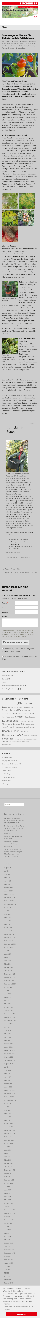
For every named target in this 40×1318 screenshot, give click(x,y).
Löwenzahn (25, 721)
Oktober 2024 (9, 941)
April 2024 (7, 961)
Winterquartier (26, 741)
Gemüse (15, 713)
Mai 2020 (7, 1113)
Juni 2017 (7, 1230)
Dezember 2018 (9, 1170)
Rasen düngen (10, 731)
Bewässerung (14, 704)
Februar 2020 (8, 1123)
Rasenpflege (8, 735)
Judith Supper (22, 48)
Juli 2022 (7, 1027)
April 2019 (7, 1157)
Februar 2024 (8, 967)
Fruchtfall (27, 710)
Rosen (19, 734)
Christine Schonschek (9, 767)
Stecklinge (16, 739)
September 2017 (9, 1220)
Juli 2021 (7, 1067)
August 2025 (8, 907)
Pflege (26, 727)
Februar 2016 (8, 1283)
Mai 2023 (7, 997)
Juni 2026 (7, 874)
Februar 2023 (8, 1007)
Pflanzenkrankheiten (17, 46)
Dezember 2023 (9, 974)
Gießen (31, 714)
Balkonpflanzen (6, 704)
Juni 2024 (7, 954)
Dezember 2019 (9, 1130)
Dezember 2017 (9, 1210)
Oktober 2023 (9, 981)
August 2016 (8, 1263)
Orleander (10, 727)
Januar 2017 (8, 1246)
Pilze (26, 46)
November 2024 (9, 937)
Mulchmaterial (7, 724)
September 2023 (10, 984)
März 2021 (7, 1080)
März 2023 (7, 1004)
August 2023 (8, 987)
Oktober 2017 (8, 1216)
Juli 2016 (7, 1266)
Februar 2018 (8, 1203)
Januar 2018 (8, 1207)
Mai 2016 (7, 1273)
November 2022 (9, 1017)
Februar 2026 (8, 888)
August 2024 (8, 947)
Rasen (31, 727)
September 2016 (9, 1260)
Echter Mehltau (7, 43)
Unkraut (5, 742)
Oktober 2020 (9, 1097)
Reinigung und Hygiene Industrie (13, 686)
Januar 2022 (8, 1047)
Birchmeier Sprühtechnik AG (11, 764)
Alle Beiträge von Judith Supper (18, 557)
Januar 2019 (8, 1167)
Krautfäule (5, 46)
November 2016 (9, 1253)
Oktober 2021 (9, 1057)
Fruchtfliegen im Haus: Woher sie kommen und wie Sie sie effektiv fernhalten (14, 828)
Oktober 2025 (9, 901)
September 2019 (9, 1140)
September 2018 (9, 1180)
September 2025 (10, 904)
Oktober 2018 (8, 1177)
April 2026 (7, 881)
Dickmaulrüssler (9, 710)
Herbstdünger (11, 717)
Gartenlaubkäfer (6, 714)
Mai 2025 (7, 917)
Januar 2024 (8, 971)
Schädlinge (7, 738)
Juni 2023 (7, 994)
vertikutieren (11, 741)
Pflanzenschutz (20, 727)
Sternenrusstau (24, 739)
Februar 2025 (8, 927)
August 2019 (8, 1143)
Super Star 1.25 (11, 569)
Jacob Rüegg (6, 771)
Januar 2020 (8, 1127)
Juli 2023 (7, 991)
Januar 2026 (8, 891)
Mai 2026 (7, 878)
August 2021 (8, 1064)
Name (5, 603)
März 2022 (7, 1040)
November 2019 (9, 1133)
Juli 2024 (7, 951)
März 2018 (7, 1200)
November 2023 (9, 977)
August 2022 (8, 1024)
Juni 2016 (7, 1270)
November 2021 (9, 1054)
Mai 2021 (7, 1074)
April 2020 (7, 1117)
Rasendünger (24, 731)
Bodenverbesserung (9, 707)
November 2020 (9, 1094)
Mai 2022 (7, 1034)
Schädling (33, 735)
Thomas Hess (6, 780)
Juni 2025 (7, 914)
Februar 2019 (8, 1163)
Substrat (30, 739)
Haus (4, 682)
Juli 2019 (7, 1147)
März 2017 (7, 1240)
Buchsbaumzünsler (28, 707)
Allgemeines (6, 676)
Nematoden (17, 724)
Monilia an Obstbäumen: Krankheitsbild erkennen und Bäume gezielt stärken (14, 820)
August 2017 (8, 1223)
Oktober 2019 (8, 1137)
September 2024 (10, 944)
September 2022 (10, 1020)
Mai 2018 (7, 1193)
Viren (12, 48)
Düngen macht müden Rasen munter (20, 574)
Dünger (21, 710)
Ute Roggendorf (7, 784)
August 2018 (8, 1183)
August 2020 (8, 1104)
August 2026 (8, 868)
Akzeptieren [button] (21, 1314)
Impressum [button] (7, 1309)
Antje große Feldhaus (9, 761)
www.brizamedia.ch (13, 553)
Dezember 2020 (9, 1090)
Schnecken (26, 735)
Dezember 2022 (9, 1014)
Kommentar (6, 616)
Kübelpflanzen (11, 720)
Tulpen (34, 739)
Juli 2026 (7, 871)
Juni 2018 (7, 1190)
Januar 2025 (8, 931)
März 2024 (7, 964)
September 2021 (10, 1060)
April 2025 (7, 921)
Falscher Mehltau (19, 43)
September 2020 (10, 1100)
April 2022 (7, 1037)
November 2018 (9, 1173)
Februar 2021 (8, 1084)
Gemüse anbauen (24, 714)
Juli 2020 (7, 1107)
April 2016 (7, 1276)
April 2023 (7, 1001)
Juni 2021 (7, 1070)
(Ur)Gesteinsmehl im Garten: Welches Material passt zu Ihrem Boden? (13, 836)
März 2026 (7, 884)
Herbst (4, 717)
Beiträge (31, 423)
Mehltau (31, 721)
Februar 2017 (8, 1243)
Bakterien (24, 41)
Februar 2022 (8, 1044)
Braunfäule (32, 41)
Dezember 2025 (9, 894)
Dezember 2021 (9, 1050)
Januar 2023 (8, 1010)
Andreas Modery (7, 757)
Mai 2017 (7, 1233)
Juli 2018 (7, 1187)
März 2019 (7, 1160)
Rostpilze (31, 46)
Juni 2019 (7, 1150)
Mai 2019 (7, 1153)
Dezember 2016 (9, 1250)
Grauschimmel (31, 43)
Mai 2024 (7, 957)
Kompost (19, 716)
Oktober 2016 (8, 1256)
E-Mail (5, 607)
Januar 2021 (8, 1087)
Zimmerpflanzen (6, 744)
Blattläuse (25, 703)
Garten (15, 41)
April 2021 (7, 1077)
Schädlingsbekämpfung (10, 689)
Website (5, 612)
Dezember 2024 (9, 934)
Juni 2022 (7, 1030)
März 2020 (7, 1120)
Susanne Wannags (8, 777)
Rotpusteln (5, 48)
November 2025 (9, 898)
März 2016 (7, 1280)
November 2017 (9, 1213)
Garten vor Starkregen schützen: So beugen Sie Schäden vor (12, 844)
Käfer (33, 717)
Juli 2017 (7, 1226)
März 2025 (7, 924)
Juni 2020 (7, 1110)
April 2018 (7, 1197)
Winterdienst (18, 741)
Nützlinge (24, 724)
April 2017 (7, 1236)
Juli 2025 (7, 911)
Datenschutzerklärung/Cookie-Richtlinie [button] (18, 1306)
